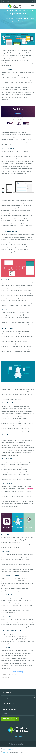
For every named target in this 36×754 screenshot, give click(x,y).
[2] (15, 672)
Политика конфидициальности (18, 744)
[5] (21, 672)
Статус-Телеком (23, 743)
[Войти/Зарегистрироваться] (32, 1)
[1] (14, 672)
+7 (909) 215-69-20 (18, 736)
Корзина (5, 752)
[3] (17, 672)
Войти (5, 749)
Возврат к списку (6, 682)
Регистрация (11, 749)
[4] (19, 672)
